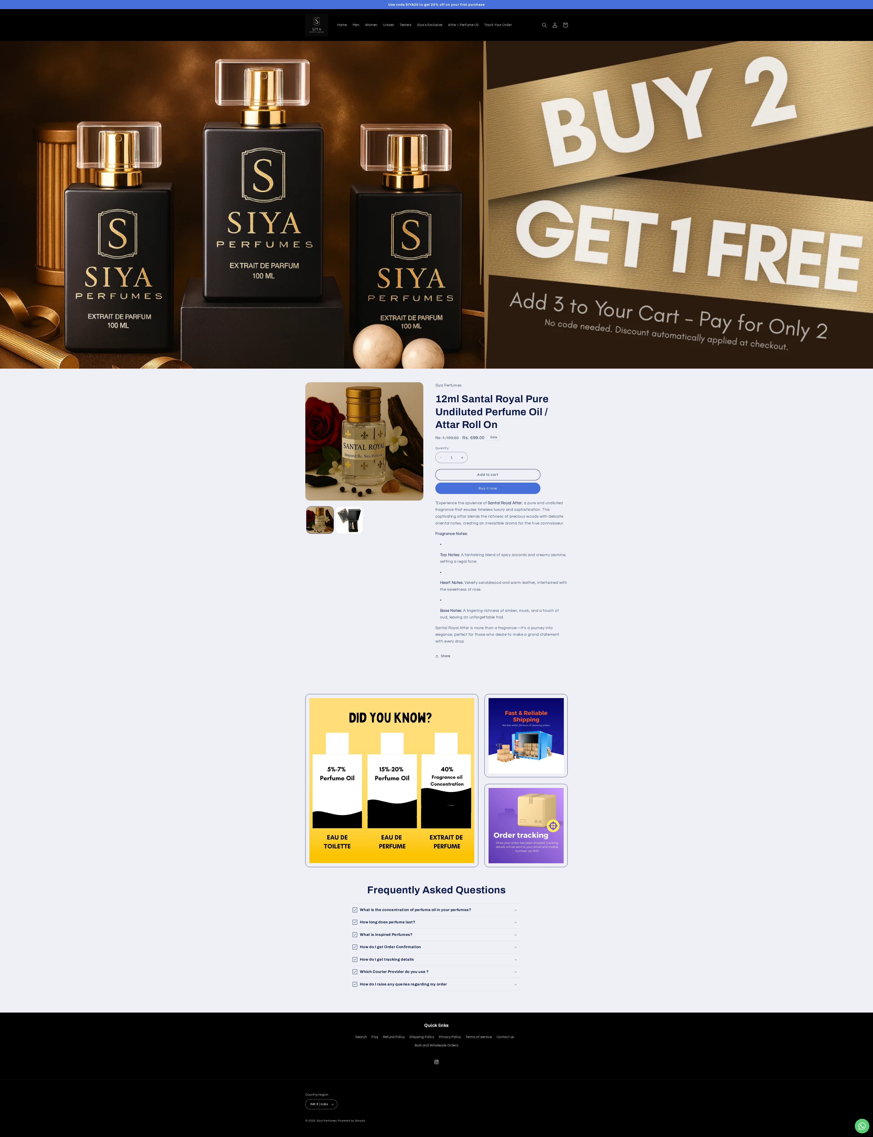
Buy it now (488, 488)
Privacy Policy (450, 1037)
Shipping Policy (421, 1037)
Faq (374, 1037)
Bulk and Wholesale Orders (437, 1045)
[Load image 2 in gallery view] (349, 520)
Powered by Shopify (351, 1120)
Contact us (505, 1037)
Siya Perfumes (327, 1120)
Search (361, 1037)
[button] (544, 25)
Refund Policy (394, 1037)
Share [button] (445, 656)
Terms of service (479, 1037)
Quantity (442, 448)
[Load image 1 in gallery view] (320, 520)
